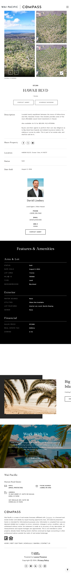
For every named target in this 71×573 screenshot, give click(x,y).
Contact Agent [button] (23, 102)
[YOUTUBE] (31, 566)
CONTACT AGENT (36, 232)
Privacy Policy (43, 560)
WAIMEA (36, 543)
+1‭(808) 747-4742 (45, 487)
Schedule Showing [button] (46, 102)
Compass (49, 517)
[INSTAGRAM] (26, 566)
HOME (6, 543)
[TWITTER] (40, 566)
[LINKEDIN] (35, 566)
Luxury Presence (40, 557)
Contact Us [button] (35, 458)
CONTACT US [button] (45, 543)
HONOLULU (28, 543)
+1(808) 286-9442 (35, 213)
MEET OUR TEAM (16, 543)
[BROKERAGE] (45, 566)
